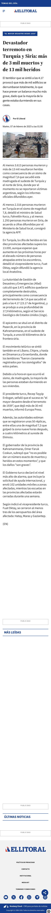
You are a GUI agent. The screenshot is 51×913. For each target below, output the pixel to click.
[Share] (44, 893)
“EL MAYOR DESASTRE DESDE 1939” (20, 33)
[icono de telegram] (37, 897)
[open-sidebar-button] (3, 11)
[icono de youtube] (6, 897)
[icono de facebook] (21, 897)
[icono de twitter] (13, 897)
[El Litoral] (25, 11)
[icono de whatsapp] (29, 897)
